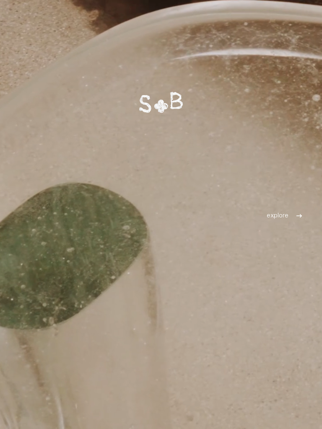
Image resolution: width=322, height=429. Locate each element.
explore (277, 214)
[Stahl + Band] (161, 102)
